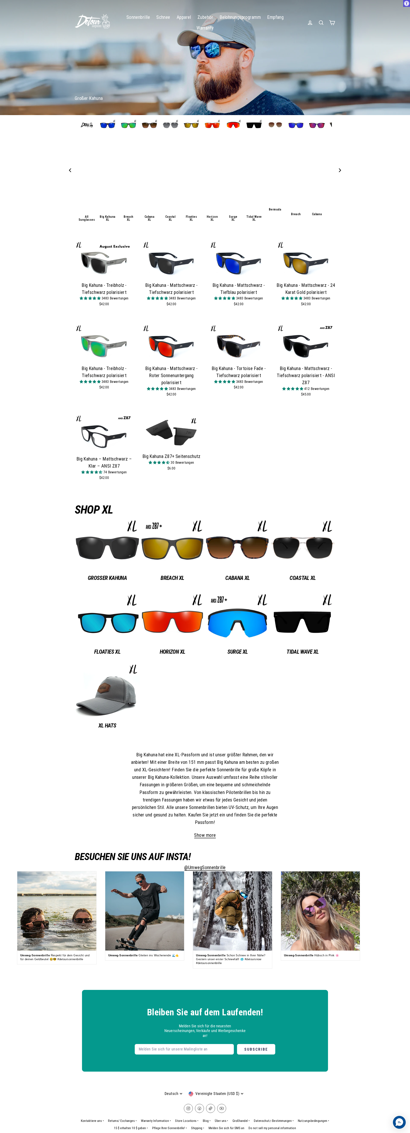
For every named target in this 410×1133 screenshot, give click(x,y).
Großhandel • (241, 1121)
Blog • (207, 1121)
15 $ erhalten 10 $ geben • (131, 1128)
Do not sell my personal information (272, 1128)
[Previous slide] (70, 170)
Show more (205, 835)
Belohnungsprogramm (240, 17)
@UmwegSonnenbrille (205, 867)
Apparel (184, 17)
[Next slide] (340, 170)
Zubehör (205, 17)
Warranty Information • (156, 1121)
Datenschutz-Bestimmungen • (274, 1121)
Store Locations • (187, 1121)
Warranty (205, 28)
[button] (91, 298)
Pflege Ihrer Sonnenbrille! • (169, 1128)
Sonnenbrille (138, 17)
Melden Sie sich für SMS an (227, 1128)
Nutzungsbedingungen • (313, 1121)
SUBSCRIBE (256, 1049)
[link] (86, 170)
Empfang (275, 17)
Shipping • (197, 1128)
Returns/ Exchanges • (122, 1121)
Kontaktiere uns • (92, 1121)
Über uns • (221, 1121)
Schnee (163, 17)
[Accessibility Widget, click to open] (406, 3)
